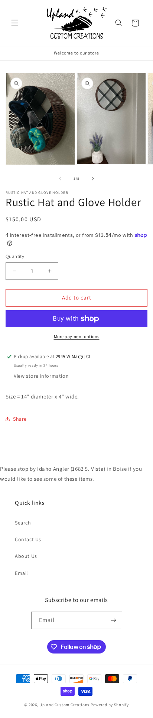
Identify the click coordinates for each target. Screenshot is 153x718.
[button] (15, 23)
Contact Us (28, 539)
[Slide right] (93, 179)
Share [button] (20, 419)
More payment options (77, 336)
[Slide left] (60, 179)
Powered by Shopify (110, 704)
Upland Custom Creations (64, 704)
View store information (41, 376)
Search (23, 522)
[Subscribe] (113, 620)
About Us (26, 556)
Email (21, 573)
